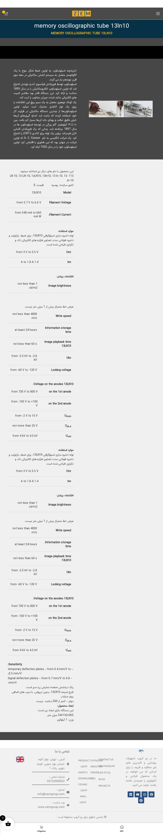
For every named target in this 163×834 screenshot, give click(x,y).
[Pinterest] (141, 800)
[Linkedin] (131, 794)
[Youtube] (138, 794)
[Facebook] (151, 794)
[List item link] (108, 760)
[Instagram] (144, 794)
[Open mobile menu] (158, 14)
